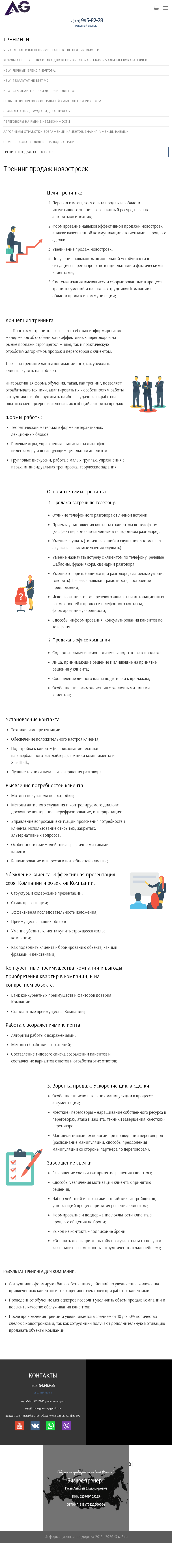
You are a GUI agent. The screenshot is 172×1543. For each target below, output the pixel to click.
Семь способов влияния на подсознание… (41, 142)
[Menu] (165, 8)
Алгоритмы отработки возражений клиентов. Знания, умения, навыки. (66, 131)
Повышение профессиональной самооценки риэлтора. (52, 101)
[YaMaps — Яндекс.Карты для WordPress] (129, 1464)
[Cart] (156, 8)
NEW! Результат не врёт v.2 (26, 80)
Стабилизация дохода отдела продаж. (37, 111)
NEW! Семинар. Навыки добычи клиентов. (40, 91)
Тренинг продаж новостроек (28, 152)
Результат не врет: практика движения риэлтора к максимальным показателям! (75, 60)
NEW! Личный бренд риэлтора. (29, 70)
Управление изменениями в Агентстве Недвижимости (51, 50)
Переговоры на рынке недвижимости (36, 121)
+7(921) (86, 21)
